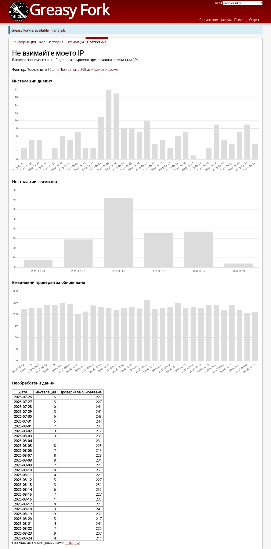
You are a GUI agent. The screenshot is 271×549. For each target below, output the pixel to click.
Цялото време (106, 69)
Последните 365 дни (76, 69)
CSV (77, 543)
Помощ (240, 19)
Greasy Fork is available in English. (38, 30)
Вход (218, 3)
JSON (69, 543)
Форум (226, 19)
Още (253, 19)
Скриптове (208, 19)
